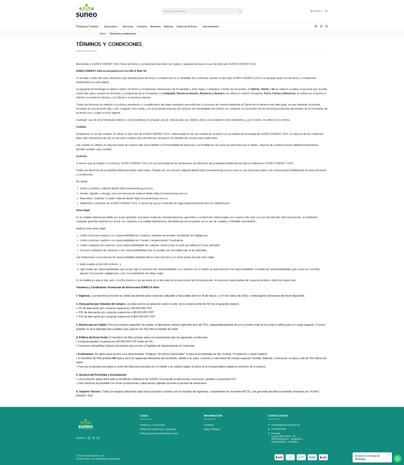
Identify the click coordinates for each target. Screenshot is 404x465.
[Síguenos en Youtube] (326, 26)
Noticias (168, 26)
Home (103, 34)
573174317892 (278, 429)
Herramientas (210, 26)
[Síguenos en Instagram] (315, 26)
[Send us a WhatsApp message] (397, 458)
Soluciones (110, 26)
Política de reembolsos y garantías (158, 429)
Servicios (128, 26)
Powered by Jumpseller (108, 459)
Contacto (142, 26)
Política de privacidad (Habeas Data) (159, 433)
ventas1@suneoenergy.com (285, 424)
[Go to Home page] (86, 11)
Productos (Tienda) (87, 26)
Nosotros (155, 26)
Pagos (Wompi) (212, 429)
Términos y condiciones (152, 424)
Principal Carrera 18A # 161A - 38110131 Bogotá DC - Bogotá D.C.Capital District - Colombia (287, 437)
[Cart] (326, 11)
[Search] (240, 11)
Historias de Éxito (187, 26)
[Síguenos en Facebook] (321, 26)
